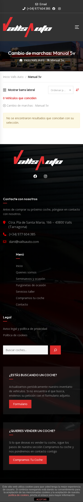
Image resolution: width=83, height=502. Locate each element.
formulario (20, 404)
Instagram (44, 176)
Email (43, 4)
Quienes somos (26, 272)
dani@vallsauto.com (24, 241)
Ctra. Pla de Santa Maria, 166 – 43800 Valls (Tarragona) (40, 224)
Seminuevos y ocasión (30, 279)
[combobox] (60, 90)
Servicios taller (25, 291)
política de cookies (18, 495)
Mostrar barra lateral (21, 90)
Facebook (34, 176)
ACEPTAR (41, 499)
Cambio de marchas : (27, 105)
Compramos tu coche (30, 298)
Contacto (22, 304)
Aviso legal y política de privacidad (25, 329)
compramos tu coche (28, 460)
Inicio (19, 266)
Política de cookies (15, 335)
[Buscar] (55, 349)
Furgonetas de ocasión (31, 285)
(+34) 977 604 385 (38, 8)
